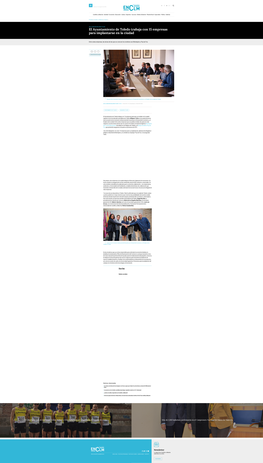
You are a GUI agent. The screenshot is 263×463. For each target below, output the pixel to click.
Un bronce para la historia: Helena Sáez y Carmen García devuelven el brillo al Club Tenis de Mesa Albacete (127, 395)
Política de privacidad (123, 454)
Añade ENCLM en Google (95, 54)
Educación (118, 14)
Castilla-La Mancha (98, 14)
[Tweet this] (95, 51)
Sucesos (134, 14)
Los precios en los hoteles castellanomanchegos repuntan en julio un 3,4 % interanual (122, 390)
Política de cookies (132, 454)
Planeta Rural (150, 14)
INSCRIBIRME (158, 458)
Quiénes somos (141, 454)
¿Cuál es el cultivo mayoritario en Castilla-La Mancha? (116, 392)
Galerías (168, 14)
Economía (111, 14)
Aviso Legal (115, 454)
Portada (91, 19)
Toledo (105, 19)
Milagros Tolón (124, 110)
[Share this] (92, 51)
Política (163, 14)
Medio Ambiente (141, 14)
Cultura (123, 14)
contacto (147, 454)
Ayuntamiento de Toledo (110, 110)
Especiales (157, 14)
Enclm (120, 103)
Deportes (128, 14)
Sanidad (106, 14)
